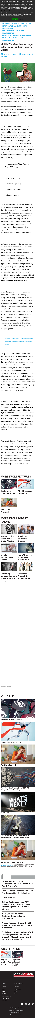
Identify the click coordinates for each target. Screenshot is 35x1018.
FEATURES (24, 476)
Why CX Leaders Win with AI (25, 492)
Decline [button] (21, 19)
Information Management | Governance (14, 27)
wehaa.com (20, 1015)
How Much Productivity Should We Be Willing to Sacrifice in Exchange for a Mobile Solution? (25, 576)
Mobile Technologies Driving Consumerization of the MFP (8, 557)
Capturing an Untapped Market (8, 492)
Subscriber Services (18, 983)
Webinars (4, 989)
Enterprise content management (17, 24)
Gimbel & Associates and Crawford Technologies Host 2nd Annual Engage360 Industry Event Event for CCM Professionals (17, 936)
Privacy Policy (11, 10)
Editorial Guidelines (6, 996)
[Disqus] (18, 608)
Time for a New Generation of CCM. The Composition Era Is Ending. (15, 789)
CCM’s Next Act (6, 813)
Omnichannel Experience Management (13, 32)
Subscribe (16, 986)
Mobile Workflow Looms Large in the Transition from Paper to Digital (17, 47)
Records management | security (16, 35)
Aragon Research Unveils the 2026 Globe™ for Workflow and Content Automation (17, 925)
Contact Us (4, 1000)
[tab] (6, 876)
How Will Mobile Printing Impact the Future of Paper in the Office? (25, 557)
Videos (3, 991)
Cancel (15, 993)
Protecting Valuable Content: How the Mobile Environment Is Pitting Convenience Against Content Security (9, 576)
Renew (15, 991)
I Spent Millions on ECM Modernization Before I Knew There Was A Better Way (15, 837)
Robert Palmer (11, 54)
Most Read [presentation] (6, 877)
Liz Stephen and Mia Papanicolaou (15, 870)
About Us (4, 993)
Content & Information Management (12, 39)
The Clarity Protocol (5, 511)
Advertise (4, 986)
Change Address (18, 989)
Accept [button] (14, 19)
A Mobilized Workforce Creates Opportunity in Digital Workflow (25, 538)
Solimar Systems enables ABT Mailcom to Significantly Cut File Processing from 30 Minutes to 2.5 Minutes (17, 905)
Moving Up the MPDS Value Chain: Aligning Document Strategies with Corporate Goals (8, 538)
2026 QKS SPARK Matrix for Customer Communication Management (14, 916)
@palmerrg (25, 54)
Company (4, 983)
